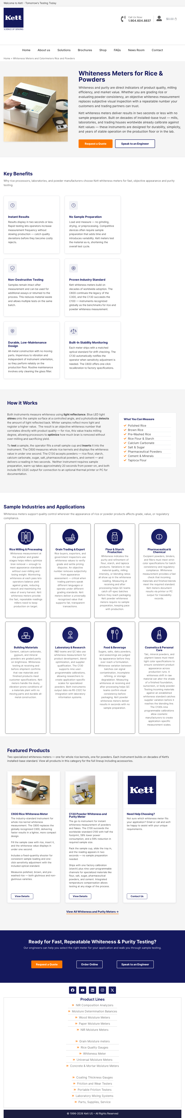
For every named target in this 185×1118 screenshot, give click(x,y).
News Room (136, 50)
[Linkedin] (92, 990)
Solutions (64, 50)
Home (26, 50)
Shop (103, 50)
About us (44, 50)
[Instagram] (102, 990)
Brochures (85, 50)
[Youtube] (82, 990)
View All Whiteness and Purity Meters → (92, 911)
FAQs (117, 50)
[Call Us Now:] (123, 19)
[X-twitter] (112, 990)
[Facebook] (72, 990)
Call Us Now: (135, 17)
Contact (157, 50)
